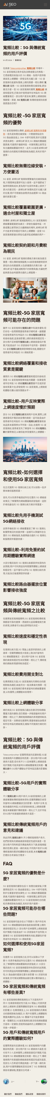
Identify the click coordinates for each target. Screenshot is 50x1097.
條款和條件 (41, 1094)
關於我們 (8, 1094)
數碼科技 (18, 60)
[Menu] (45, 4)
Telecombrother (22, 68)
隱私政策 (29, 1094)
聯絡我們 (18, 1094)
